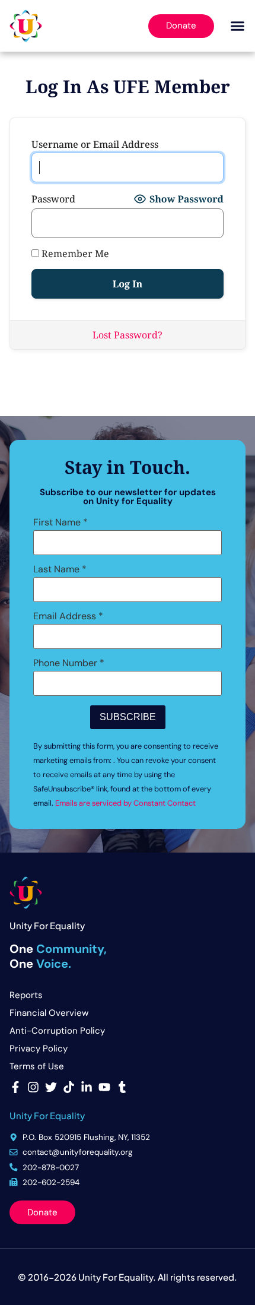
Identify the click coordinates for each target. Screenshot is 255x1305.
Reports (26, 995)
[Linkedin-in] (87, 1087)
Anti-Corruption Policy (57, 1031)
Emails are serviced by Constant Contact (125, 803)
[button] (237, 26)
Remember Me (74, 253)
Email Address (68, 616)
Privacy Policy (38, 1048)
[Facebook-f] (15, 1087)
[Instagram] (33, 1087)
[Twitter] (51, 1087)
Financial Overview (48, 1013)
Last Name (60, 569)
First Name (60, 522)
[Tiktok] (69, 1087)
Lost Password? (127, 334)
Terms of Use (36, 1066)
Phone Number (68, 663)
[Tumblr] (122, 1087)
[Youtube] (104, 1087)
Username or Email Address (94, 144)
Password (53, 199)
